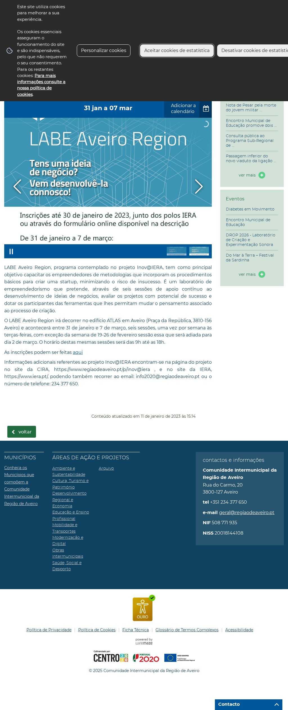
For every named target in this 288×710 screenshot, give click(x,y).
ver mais (247, 175)
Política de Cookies (97, 629)
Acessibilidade (239, 629)
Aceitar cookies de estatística (177, 50)
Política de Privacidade (48, 629)
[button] (176, 251)
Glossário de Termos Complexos (187, 629)
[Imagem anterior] (17, 186)
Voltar (25, 432)
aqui (78, 352)
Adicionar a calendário (183, 108)
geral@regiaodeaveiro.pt (246, 512)
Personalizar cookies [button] (103, 50)
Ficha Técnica (135, 629)
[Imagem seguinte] (198, 186)
